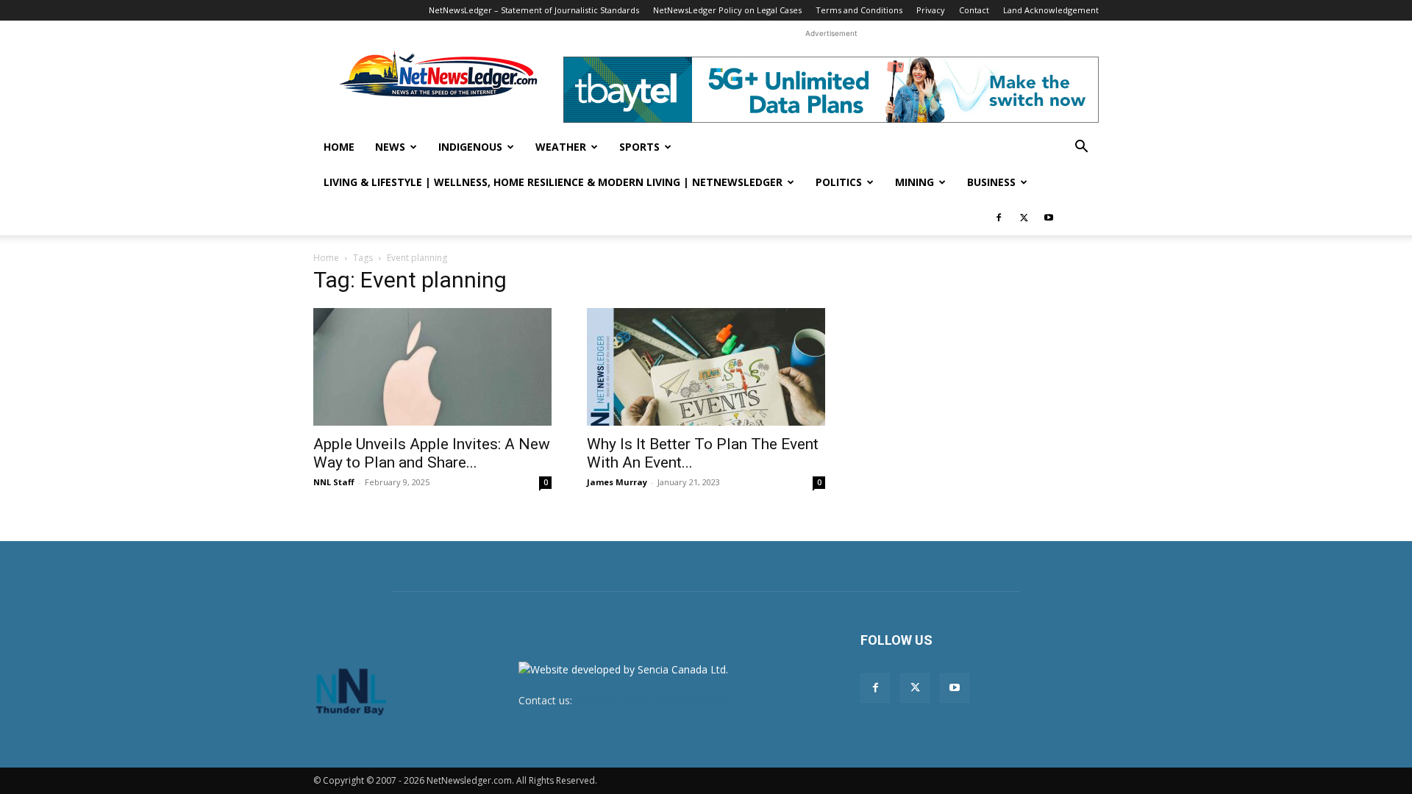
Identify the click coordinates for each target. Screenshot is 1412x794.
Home (339, 147)
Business (991, 182)
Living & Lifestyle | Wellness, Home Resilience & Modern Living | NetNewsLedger (553, 182)
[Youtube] (1049, 217)
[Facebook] (999, 217)
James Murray (617, 481)
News (390, 147)
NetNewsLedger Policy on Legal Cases (727, 9)
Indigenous (470, 147)
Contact (974, 9)
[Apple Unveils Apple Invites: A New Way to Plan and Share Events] (432, 367)
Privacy (930, 9)
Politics (839, 182)
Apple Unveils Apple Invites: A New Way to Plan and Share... (431, 453)
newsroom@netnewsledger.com (652, 700)
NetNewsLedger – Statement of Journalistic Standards (534, 9)
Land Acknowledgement (1051, 9)
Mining (914, 182)
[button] (1081, 148)
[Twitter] (1024, 217)
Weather (560, 147)
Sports (639, 147)
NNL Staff (333, 481)
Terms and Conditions (859, 9)
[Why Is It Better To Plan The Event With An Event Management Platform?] (706, 367)
